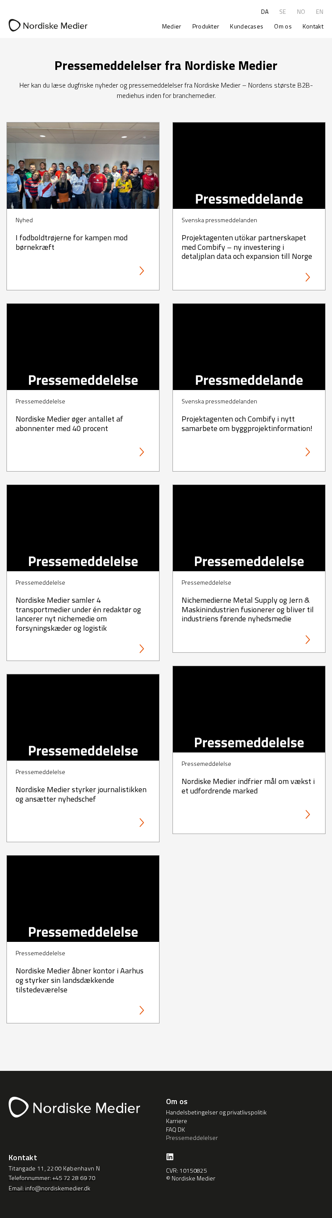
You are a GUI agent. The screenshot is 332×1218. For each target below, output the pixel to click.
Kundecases (246, 26)
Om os (283, 26)
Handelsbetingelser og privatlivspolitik (216, 1112)
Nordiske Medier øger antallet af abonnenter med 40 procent (69, 423)
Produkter (206, 26)
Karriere (176, 1121)
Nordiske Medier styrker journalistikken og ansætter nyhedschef (81, 794)
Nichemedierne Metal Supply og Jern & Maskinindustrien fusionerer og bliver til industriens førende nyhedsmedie (248, 609)
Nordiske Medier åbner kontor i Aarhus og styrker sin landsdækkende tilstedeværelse (80, 980)
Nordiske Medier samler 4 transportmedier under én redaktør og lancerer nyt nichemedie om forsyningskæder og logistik (78, 614)
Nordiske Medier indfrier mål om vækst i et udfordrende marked (248, 785)
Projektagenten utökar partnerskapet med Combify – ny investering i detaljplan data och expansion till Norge (247, 247)
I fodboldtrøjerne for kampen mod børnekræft (72, 242)
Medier (172, 26)
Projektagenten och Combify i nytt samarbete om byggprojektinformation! (247, 423)
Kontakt (313, 26)
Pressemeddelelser (192, 1138)
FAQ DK (175, 1129)
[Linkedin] (170, 1157)
